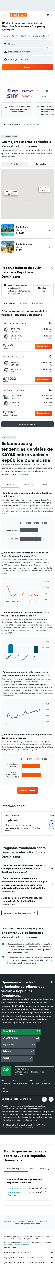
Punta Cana (22, 227)
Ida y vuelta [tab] (9, 303)
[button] (5, 15)
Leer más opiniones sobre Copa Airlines (18, 1127)
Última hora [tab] (37, 303)
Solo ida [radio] (14, 164)
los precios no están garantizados (17, 1244)
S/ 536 (6, 23)
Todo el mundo (33, 1221)
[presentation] (12, 29)
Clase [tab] (33, 1168)
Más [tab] (45, 484)
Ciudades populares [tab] (16, 1168)
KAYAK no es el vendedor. (16, 1252)
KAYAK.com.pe (9, 1221)
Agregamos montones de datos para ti (23, 1257)
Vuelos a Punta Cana (17, 1188)
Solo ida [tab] (24, 303)
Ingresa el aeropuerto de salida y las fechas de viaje (28, 957)
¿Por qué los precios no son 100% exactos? (25, 1262)
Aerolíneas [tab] (27, 484)
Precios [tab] (10, 484)
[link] (27, 790)
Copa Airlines (22, 1068)
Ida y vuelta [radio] (40, 164)
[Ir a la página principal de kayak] (18, 15)
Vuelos (21, 1221)
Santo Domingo (24, 244)
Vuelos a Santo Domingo (14, 1193)
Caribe (44, 1221)
